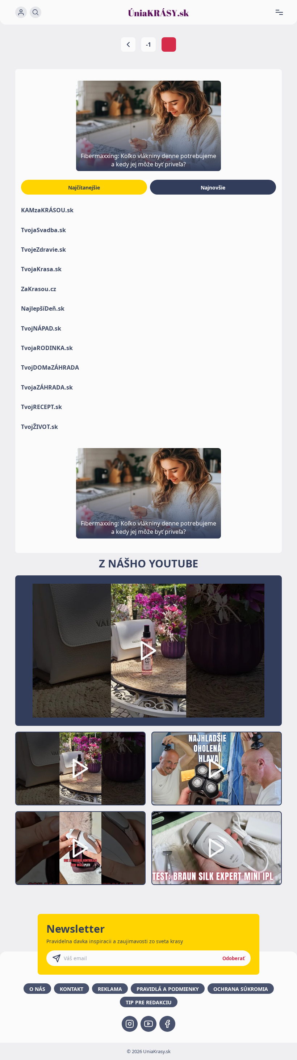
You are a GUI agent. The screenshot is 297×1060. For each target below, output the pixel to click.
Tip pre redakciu (149, 1002)
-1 (148, 44)
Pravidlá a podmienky (168, 988)
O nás (37, 988)
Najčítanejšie (84, 187)
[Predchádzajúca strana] (128, 44)
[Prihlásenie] (21, 12)
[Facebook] (167, 1024)
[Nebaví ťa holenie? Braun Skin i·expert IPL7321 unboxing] (80, 848)
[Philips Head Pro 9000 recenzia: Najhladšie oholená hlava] (216, 768)
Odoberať (233, 958)
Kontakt (71, 988)
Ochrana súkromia (240, 988)
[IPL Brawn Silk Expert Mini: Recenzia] (216, 848)
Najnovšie (213, 187)
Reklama (110, 988)
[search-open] (35, 12)
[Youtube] (148, 1024)
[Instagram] (130, 1024)
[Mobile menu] (282, 12)
